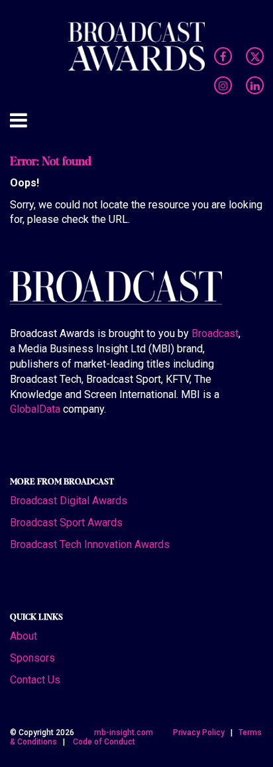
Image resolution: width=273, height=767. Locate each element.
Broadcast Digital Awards (68, 500)
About (23, 636)
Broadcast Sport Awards (66, 522)
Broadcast (215, 333)
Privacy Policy (199, 732)
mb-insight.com (123, 732)
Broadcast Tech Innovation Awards (90, 544)
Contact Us (35, 679)
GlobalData (35, 409)
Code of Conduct (104, 741)
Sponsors (32, 658)
